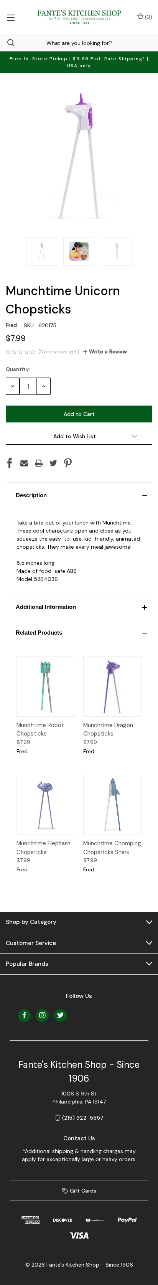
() (147, 16)
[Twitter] (53, 463)
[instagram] (42, 1015)
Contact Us (79, 1138)
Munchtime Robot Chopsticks (40, 729)
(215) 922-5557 (83, 1117)
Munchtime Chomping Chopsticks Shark (112, 848)
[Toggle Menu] (10, 17)
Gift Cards (82, 1190)
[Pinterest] (68, 463)
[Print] (39, 463)
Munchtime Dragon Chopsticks (108, 729)
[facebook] (24, 1015)
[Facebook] (9, 463)
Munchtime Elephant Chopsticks (43, 848)
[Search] (7, 42)
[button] (79, 495)
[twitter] (60, 1015)
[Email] (24, 463)
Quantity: (18, 369)
